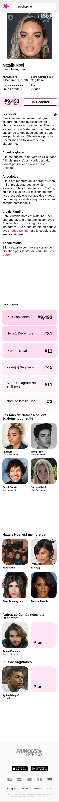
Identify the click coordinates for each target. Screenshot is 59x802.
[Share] (10, 17)
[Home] (30, 752)
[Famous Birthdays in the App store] (20, 768)
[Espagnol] (19, 779)
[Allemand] (49, 779)
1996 (24, 80)
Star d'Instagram (13, 69)
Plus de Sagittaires (17, 662)
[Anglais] (9, 779)
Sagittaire (37, 80)
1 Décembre (10, 80)
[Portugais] (29, 779)
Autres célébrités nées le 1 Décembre (23, 616)
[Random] (48, 17)
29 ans (35, 88)
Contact (24, 789)
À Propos (11, 789)
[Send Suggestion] (55, 115)
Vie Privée (37, 789)
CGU (49, 789)
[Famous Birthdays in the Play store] (39, 768)
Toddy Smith (18, 230)
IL (21, 88)
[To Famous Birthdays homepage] (5, 6)
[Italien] (39, 779)
